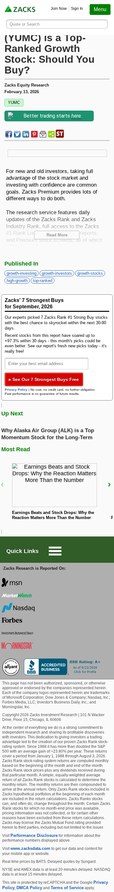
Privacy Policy (16, 389)
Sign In (77, 8)
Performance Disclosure (34, 835)
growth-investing (21, 273)
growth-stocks (90, 273)
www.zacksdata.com (30, 848)
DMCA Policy (29, 887)
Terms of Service (67, 887)
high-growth (17, 280)
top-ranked (42, 280)
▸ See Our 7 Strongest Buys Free (44, 379)
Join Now (59, 8)
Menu (100, 9)
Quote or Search (25, 24)
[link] (20, 9)
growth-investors (57, 273)
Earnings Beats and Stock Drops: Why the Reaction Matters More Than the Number (53, 515)
